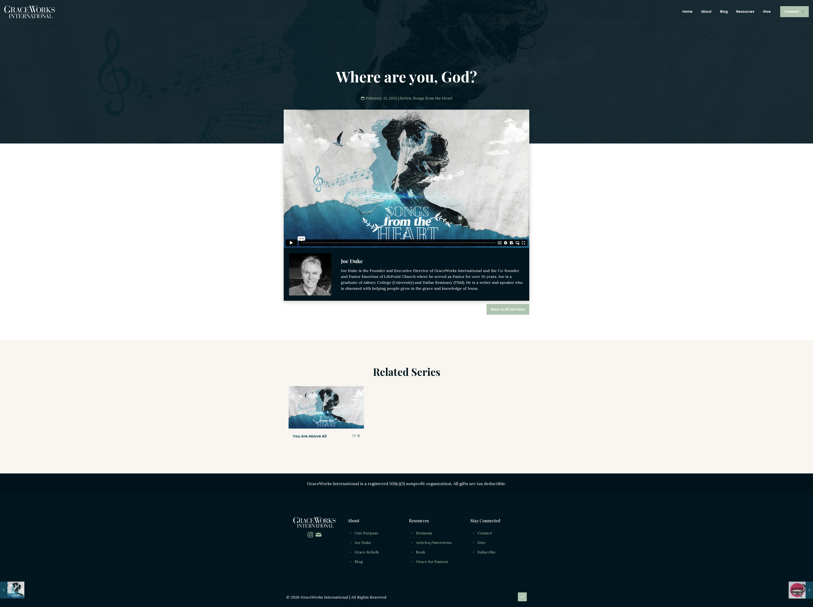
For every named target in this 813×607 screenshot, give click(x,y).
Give (481, 542)
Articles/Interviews (434, 542)
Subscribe (486, 552)
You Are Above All (310, 436)
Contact (791, 11)
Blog (359, 561)
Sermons (424, 533)
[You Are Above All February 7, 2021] (12, 590)
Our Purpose (366, 533)
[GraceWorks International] (29, 11)
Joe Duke (363, 542)
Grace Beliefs (367, 552)
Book (420, 552)
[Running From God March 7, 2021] (801, 590)
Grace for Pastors (432, 561)
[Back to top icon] (522, 596)
